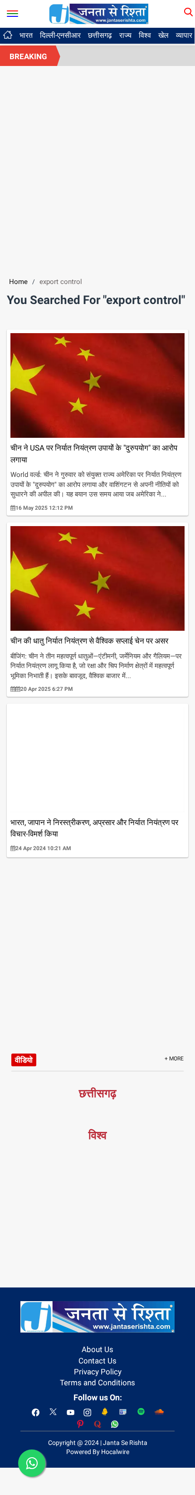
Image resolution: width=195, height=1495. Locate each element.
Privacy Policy (98, 1371)
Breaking (28, 56)
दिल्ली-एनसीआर (60, 35)
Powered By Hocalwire (97, 1451)
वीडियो (24, 1059)
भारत (26, 35)
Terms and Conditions (97, 1382)
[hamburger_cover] (12, 11)
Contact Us (97, 1360)
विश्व (145, 35)
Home (18, 282)
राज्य (125, 35)
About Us (97, 1349)
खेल (163, 35)
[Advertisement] (97, 168)
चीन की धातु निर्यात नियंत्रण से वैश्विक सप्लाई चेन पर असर (89, 640)
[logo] (99, 13)
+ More (174, 1058)
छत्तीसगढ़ (100, 35)
